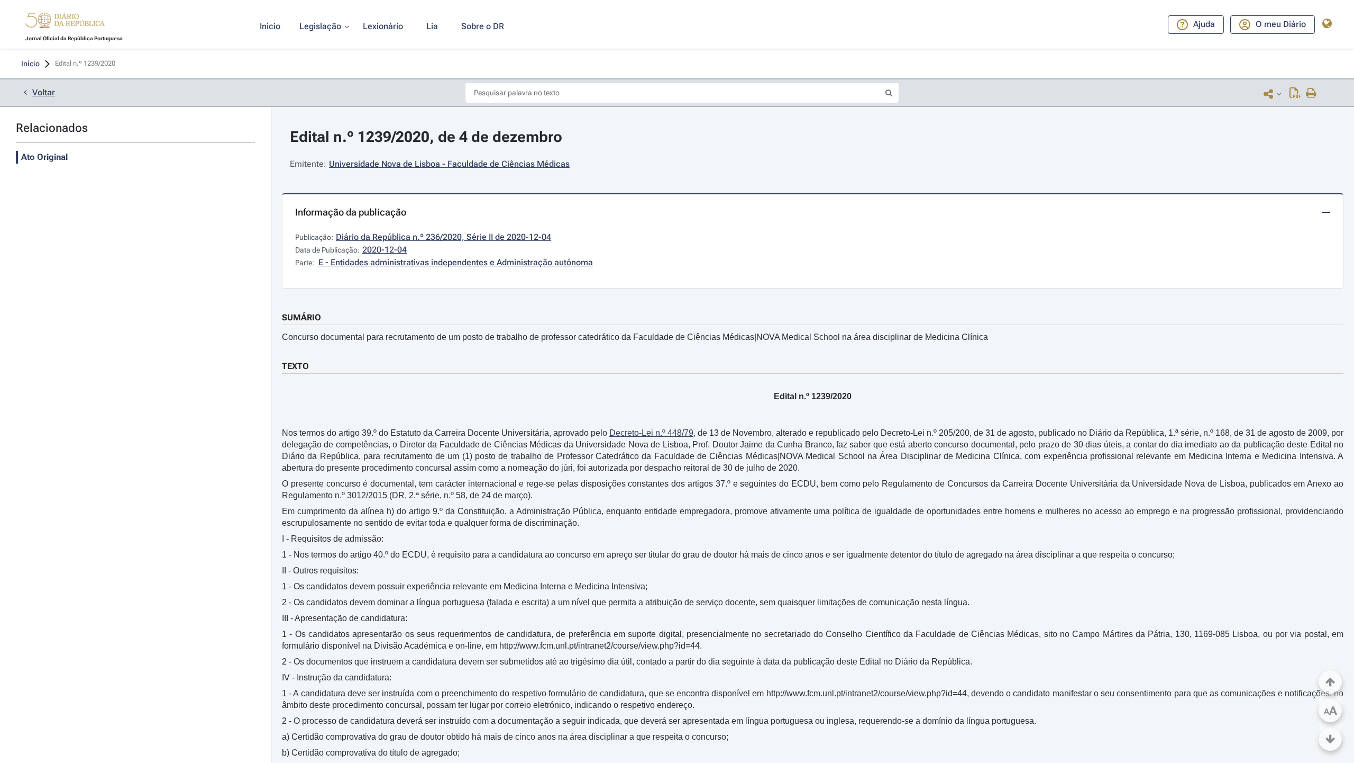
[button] (65, 22)
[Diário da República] (65, 22)
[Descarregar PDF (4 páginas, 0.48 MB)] (1295, 93)
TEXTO (295, 366)
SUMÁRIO (301, 317)
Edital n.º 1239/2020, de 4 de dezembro (426, 137)
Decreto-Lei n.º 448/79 (651, 432)
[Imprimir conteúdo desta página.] (1311, 93)
